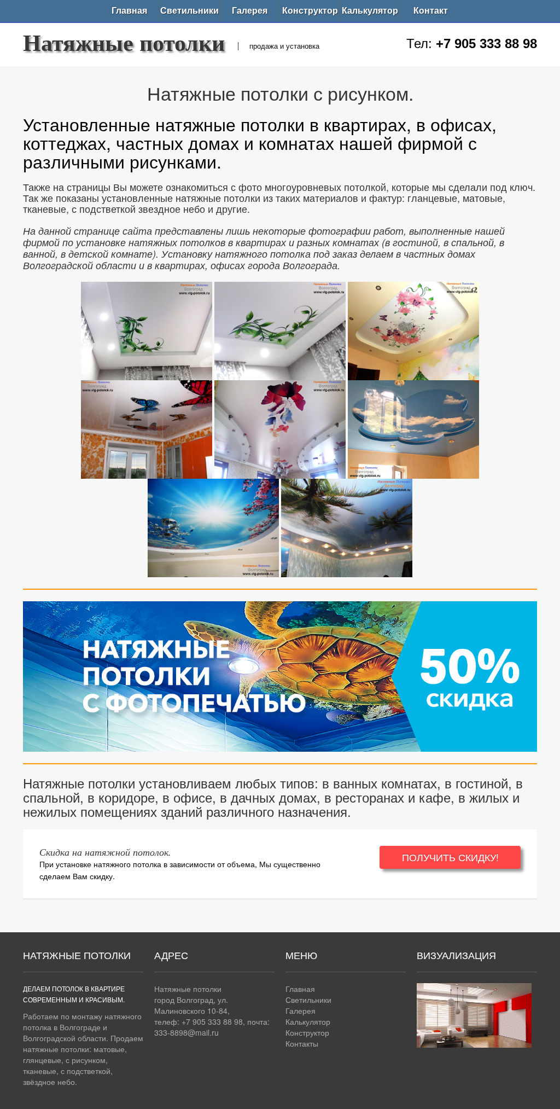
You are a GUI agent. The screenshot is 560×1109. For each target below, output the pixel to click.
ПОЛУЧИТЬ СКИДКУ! (450, 857)
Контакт (430, 10)
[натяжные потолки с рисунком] (146, 328)
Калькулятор (370, 10)
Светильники (189, 10)
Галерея (249, 10)
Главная (129, 10)
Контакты (301, 1043)
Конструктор (310, 10)
